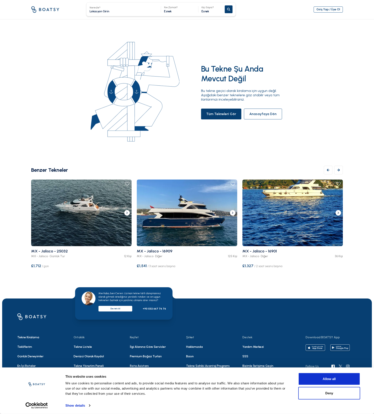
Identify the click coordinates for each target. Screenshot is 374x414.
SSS (245, 356)
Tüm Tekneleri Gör (221, 114)
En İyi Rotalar (26, 366)
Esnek (208, 9)
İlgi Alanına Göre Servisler (148, 347)
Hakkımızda (194, 347)
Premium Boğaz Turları (146, 356)
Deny (329, 393)
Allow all (329, 379)
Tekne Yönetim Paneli (89, 366)
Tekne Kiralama (28, 337)
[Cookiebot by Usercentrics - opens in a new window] (37, 405)
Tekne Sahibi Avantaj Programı (208, 366)
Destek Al (115, 308)
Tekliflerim (24, 347)
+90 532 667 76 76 (154, 308)
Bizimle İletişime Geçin (257, 366)
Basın (190, 356)
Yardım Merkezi (253, 347)
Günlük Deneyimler (30, 356)
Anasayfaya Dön (263, 114)
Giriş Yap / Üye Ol (328, 9)
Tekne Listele (83, 347)
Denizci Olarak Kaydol (89, 356)
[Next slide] (127, 213)
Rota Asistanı (139, 366)
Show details (75, 405)
